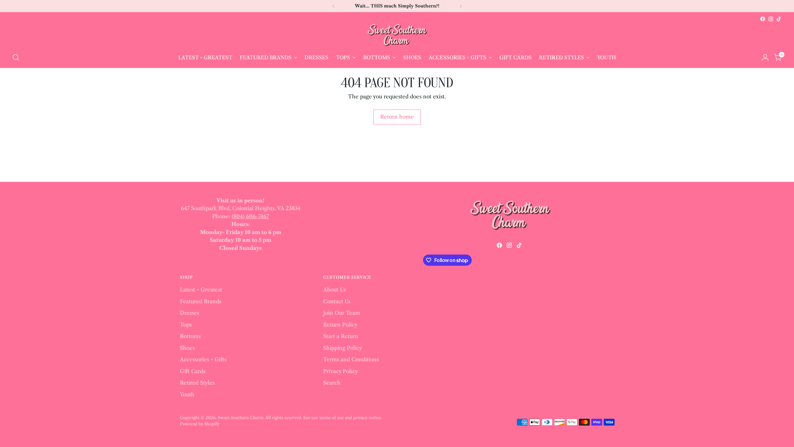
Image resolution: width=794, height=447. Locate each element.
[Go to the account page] (765, 57)
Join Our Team (341, 313)
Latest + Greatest (201, 290)
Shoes (187, 348)
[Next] (460, 6)
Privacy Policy (340, 371)
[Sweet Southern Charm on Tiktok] (779, 19)
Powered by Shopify (199, 423)
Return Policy (340, 325)
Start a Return (340, 336)
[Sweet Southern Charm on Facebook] (762, 19)
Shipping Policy (342, 348)
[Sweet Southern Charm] (397, 35)
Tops (186, 325)
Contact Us (336, 301)
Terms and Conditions (351, 359)
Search (332, 383)
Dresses (189, 313)
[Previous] (333, 6)
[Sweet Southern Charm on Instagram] (771, 19)
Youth (187, 394)
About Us (334, 290)
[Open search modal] (16, 57)
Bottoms (190, 336)
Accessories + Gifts (203, 359)
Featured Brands (200, 301)
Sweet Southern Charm (240, 417)
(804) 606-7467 (250, 216)
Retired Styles (197, 383)
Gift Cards (192, 371)
